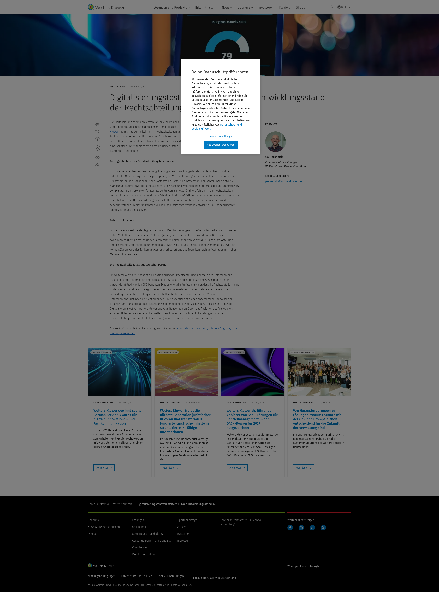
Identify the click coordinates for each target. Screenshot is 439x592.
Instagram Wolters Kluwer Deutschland (302, 529)
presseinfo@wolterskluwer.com (284, 181)
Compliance (139, 547)
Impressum (183, 540)
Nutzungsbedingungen (101, 576)
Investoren (266, 7)
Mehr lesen (102, 467)
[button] (97, 123)
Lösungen (138, 520)
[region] (220, 106)
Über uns (244, 7)
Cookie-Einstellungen (221, 136)
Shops (300, 7)
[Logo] (109, 7)
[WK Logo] (101, 565)
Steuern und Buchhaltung (147, 533)
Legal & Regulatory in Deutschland (214, 577)
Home (91, 504)
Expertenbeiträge (186, 520)
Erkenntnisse (204, 7)
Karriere (285, 7)
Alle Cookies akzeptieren (221, 144)
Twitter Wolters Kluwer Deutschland (324, 529)
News (225, 7)
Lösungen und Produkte (170, 7)
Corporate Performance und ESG (152, 540)
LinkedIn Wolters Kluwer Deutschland (313, 529)
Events (92, 533)
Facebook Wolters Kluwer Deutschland (291, 529)
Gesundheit (139, 527)
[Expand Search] (332, 7)
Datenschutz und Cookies (136, 576)
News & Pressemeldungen (116, 504)
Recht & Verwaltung (144, 554)
